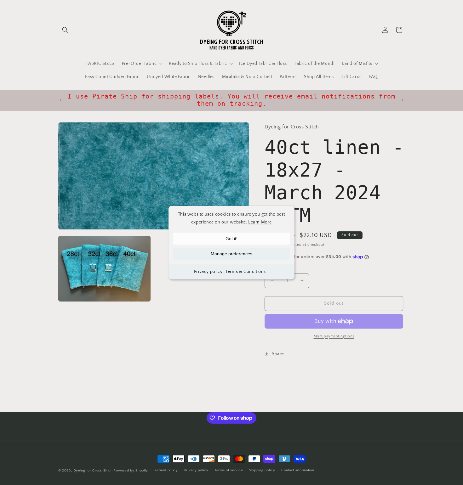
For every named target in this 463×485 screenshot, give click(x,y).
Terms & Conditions (246, 271)
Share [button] (278, 353)
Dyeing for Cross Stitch (93, 470)
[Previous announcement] (60, 100)
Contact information (297, 470)
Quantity (273, 268)
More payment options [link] (334, 336)
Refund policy (166, 470)
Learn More (260, 222)
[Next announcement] (402, 100)
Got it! (231, 238)
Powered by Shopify (131, 470)
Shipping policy (262, 470)
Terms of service (228, 470)
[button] (65, 30)
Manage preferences (231, 253)
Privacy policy (208, 271)
